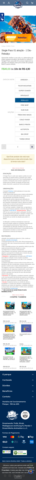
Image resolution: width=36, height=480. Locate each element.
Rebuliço (10, 191)
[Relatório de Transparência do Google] (6, 452)
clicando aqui (14, 288)
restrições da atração (11, 240)
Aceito (18, 477)
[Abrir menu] (4, 3)
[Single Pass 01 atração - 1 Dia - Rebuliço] (18, 29)
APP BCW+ (13, 210)
